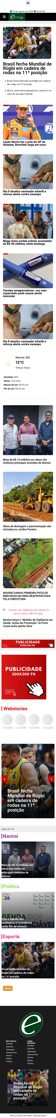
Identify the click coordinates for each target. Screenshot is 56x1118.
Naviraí (9, 1056)
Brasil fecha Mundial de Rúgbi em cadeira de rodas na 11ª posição (26, 800)
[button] (6, 324)
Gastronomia (11, 1053)
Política (9, 1061)
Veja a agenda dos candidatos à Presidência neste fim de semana (16, 922)
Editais (9, 1059)
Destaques (10, 1050)
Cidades (9, 1044)
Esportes (9, 1047)
